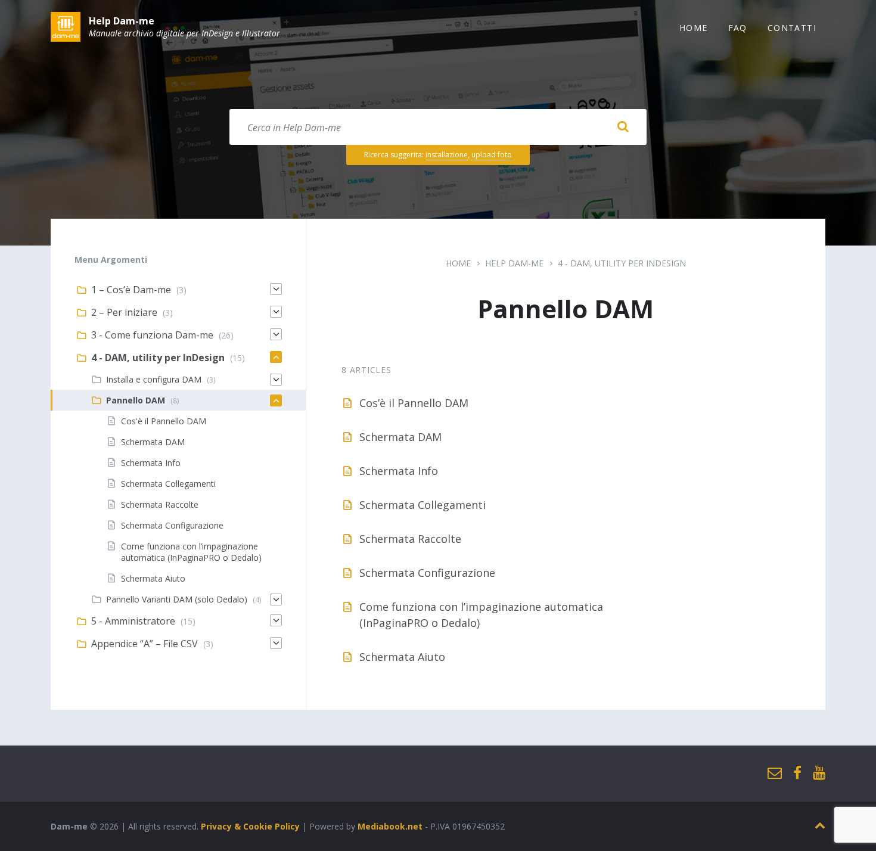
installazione (446, 155)
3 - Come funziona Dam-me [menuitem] (152, 334)
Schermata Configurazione (427, 573)
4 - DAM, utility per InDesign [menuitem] (158, 357)
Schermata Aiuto (402, 657)
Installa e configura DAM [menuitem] (153, 379)
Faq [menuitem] (737, 27)
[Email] (775, 773)
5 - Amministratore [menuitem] (133, 621)
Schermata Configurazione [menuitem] (172, 525)
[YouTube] (819, 773)
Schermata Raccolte (410, 539)
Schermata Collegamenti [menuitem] (168, 483)
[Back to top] (820, 825)
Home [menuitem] (693, 27)
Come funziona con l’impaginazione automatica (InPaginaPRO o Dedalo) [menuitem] (191, 552)
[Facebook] (797, 773)
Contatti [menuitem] (792, 27)
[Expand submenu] (276, 289)
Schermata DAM (400, 437)
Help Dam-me (121, 20)
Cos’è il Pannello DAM (413, 403)
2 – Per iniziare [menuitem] (124, 312)
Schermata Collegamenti (422, 505)
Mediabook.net (390, 826)
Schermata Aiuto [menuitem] (153, 578)
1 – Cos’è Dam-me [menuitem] (131, 289)
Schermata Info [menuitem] (151, 462)
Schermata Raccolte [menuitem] (159, 504)
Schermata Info (398, 471)
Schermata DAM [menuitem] (153, 442)
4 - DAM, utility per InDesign (622, 263)
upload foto (491, 155)
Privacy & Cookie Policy (250, 826)
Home (458, 263)
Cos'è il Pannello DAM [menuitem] (163, 421)
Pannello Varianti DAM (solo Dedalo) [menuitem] (176, 599)
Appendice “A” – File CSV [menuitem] (144, 643)
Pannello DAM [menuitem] (135, 400)
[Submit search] (623, 127)
